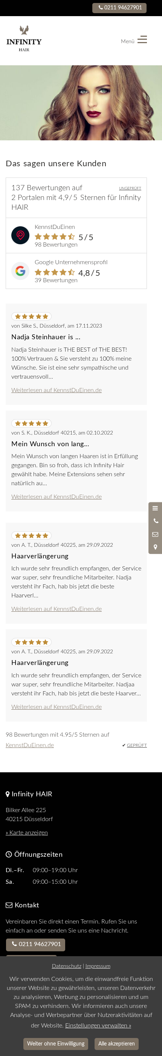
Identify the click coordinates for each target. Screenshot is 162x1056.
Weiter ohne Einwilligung (55, 1044)
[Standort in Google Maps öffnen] (155, 547)
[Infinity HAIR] (41, 40)
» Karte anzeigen (27, 833)
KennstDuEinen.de (30, 745)
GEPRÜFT (137, 745)
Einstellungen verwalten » (98, 1026)
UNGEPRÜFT (130, 188)
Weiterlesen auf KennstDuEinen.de (56, 390)
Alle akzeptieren (116, 1044)
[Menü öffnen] (155, 508)
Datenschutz (66, 966)
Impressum (98, 966)
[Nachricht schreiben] (155, 534)
